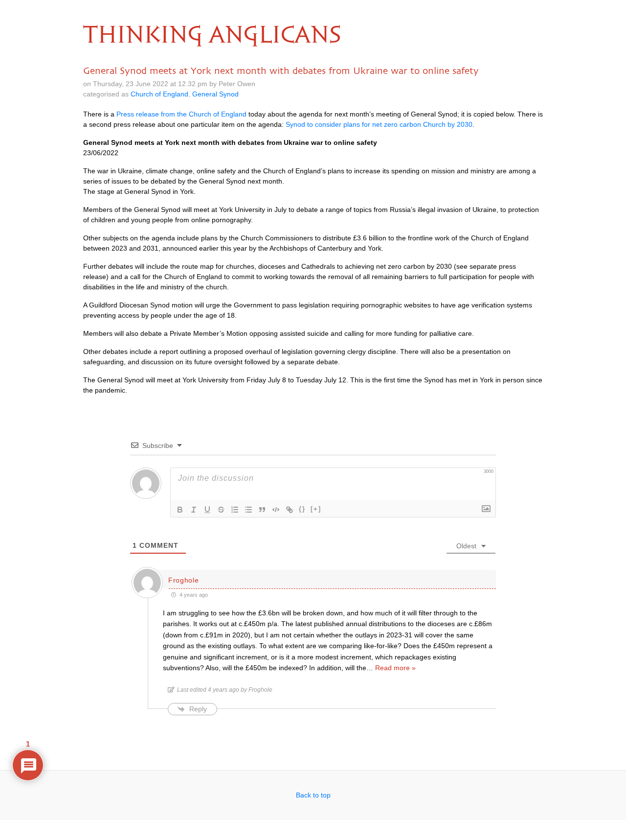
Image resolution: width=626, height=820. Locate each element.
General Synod (215, 94)
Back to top (313, 795)
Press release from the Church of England (181, 114)
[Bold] (180, 509)
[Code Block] (276, 509)
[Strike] (221, 509)
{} (302, 509)
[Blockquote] (262, 509)
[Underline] (207, 509)
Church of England (159, 94)
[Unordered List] (248, 509)
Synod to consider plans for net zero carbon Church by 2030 (379, 124)
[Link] (289, 509)
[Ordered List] (235, 509)
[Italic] (194, 509)
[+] (316, 509)
